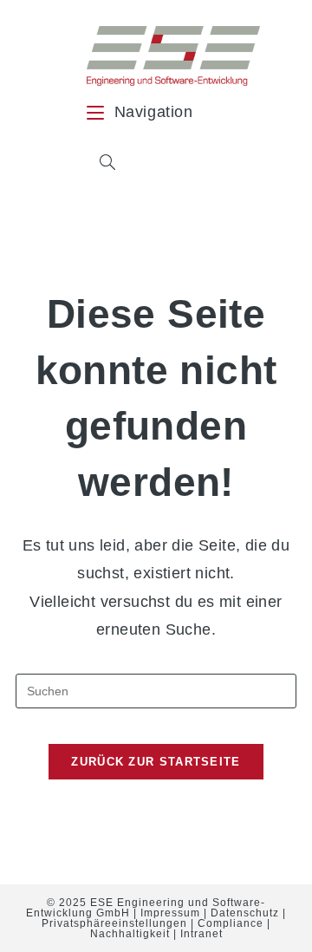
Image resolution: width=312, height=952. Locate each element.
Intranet (201, 934)
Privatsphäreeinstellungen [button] (114, 923)
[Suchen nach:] (101, 164)
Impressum (170, 913)
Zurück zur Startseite (155, 761)
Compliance (230, 923)
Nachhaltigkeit (130, 934)
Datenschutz (245, 913)
